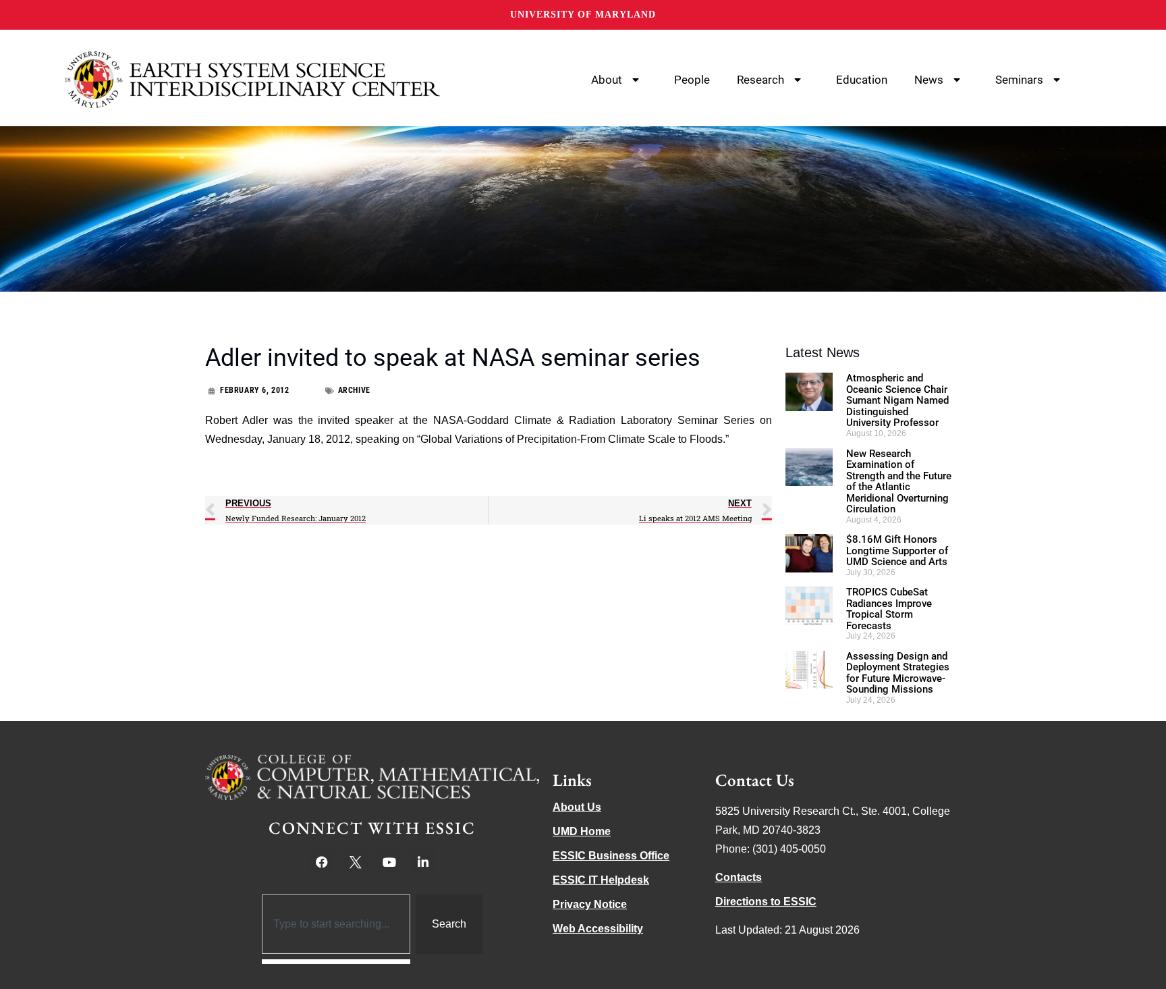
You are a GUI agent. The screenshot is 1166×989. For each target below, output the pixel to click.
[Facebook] (322, 862)
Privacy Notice (590, 904)
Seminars (1019, 79)
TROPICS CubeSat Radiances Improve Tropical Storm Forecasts (889, 609)
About (606, 79)
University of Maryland (583, 14)
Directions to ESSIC (765, 901)
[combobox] (336, 924)
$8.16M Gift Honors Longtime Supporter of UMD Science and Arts (897, 550)
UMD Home (582, 831)
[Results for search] (336, 961)
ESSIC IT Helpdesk (601, 880)
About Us (577, 807)
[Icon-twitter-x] (355, 862)
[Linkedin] (423, 862)
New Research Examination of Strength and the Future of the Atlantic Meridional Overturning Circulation (898, 482)
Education (861, 79)
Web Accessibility (598, 928)
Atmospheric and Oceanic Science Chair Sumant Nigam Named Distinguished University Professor (897, 400)
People (692, 79)
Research (760, 79)
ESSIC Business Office (611, 855)
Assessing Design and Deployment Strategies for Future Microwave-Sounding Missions (897, 673)
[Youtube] (389, 862)
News (928, 79)
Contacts (738, 877)
